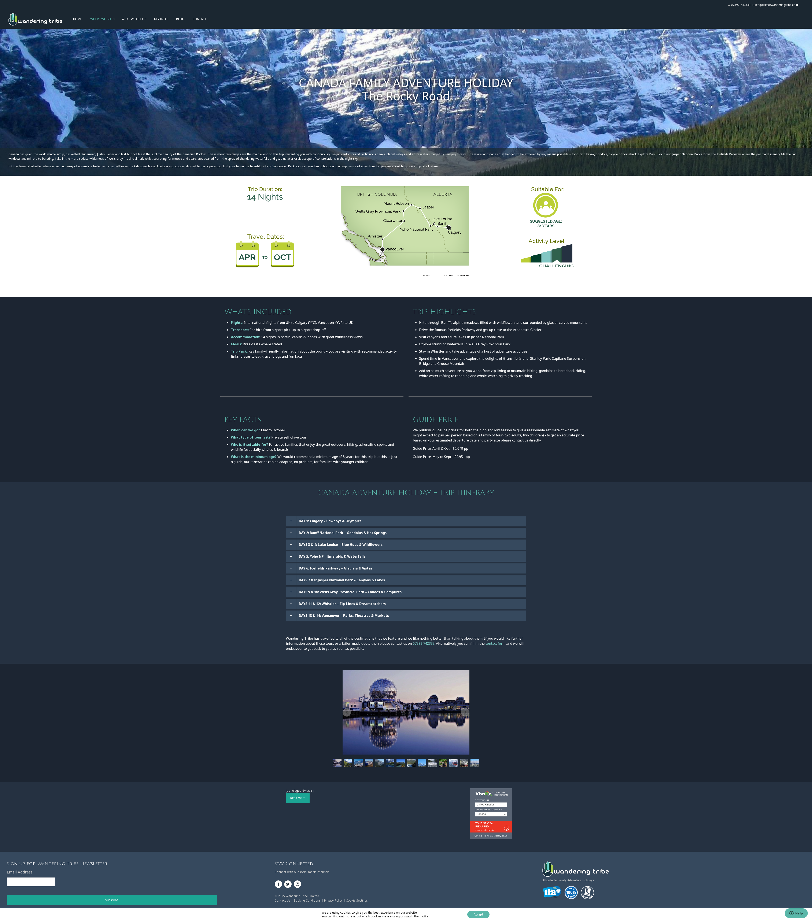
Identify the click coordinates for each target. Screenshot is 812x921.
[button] (406, 521)
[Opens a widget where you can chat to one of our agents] (796, 913)
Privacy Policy (333, 900)
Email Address (20, 872)
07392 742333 (740, 5)
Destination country (488, 809)
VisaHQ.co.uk (500, 836)
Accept (478, 914)
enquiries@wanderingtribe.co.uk (777, 5)
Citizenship (482, 800)
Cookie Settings (357, 900)
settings (436, 916)
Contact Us (282, 900)
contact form (495, 643)
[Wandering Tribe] (35, 19)
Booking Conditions (307, 900)
